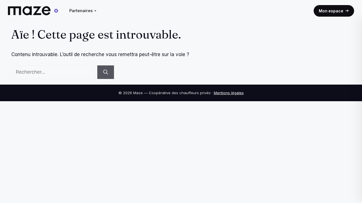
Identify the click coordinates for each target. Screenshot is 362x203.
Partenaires (81, 10)
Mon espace (331, 10)
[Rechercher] (105, 72)
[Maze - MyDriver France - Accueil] (33, 10)
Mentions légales (229, 93)
